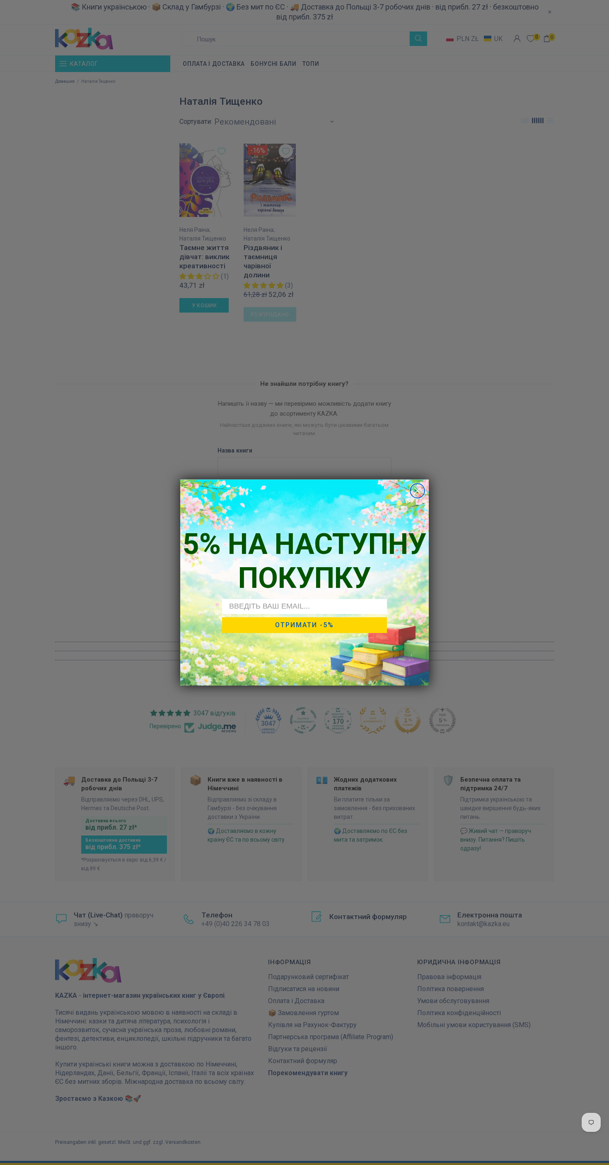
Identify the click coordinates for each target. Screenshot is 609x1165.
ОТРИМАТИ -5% (304, 625)
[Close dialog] (417, 491)
